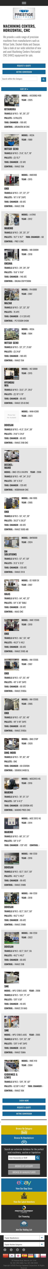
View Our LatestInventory (24, 1201)
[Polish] (43, 1255)
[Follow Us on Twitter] (11, 1249)
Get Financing (24, 1216)
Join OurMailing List (24, 1229)
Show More (24, 1100)
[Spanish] (24, 1255)
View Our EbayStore (24, 1188)
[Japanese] (18, 1255)
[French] (37, 1255)
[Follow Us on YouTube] (17, 1249)
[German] (30, 1255)
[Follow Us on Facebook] (5, 1249)
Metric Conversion (24, 71)
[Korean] (12, 1255)
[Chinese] (5, 1255)
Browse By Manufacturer (24, 1137)
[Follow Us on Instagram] (23, 1249)
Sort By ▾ (24, 89)
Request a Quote (24, 65)
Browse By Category (24, 1128)
